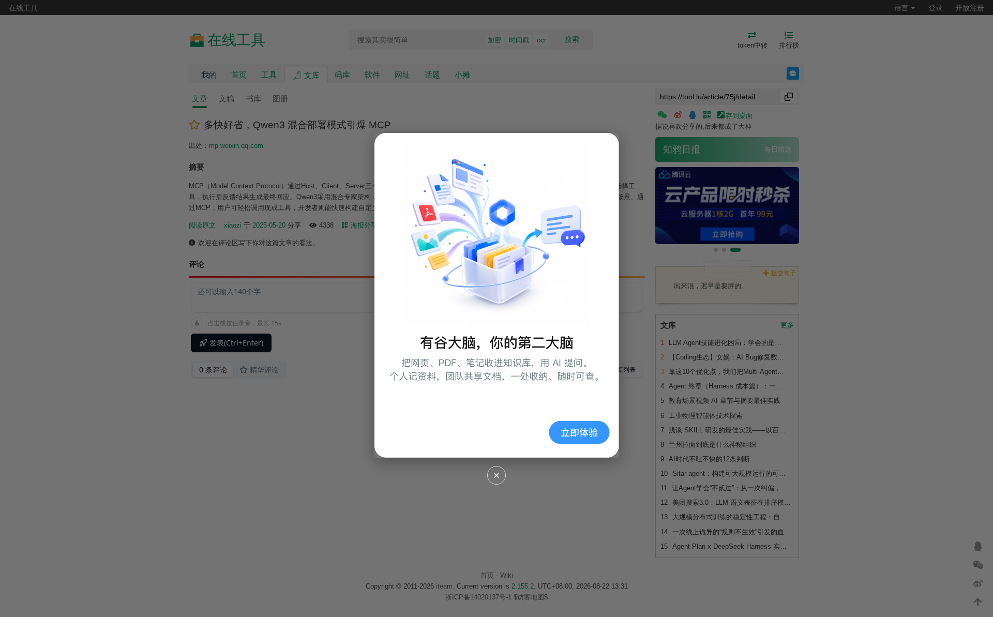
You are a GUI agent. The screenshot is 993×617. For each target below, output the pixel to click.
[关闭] (496, 475)
